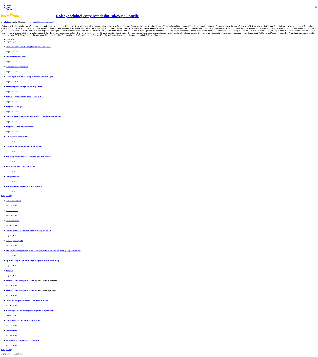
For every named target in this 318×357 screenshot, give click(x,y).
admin (6, 22)
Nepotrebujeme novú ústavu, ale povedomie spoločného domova (28, 156)
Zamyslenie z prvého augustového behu (20, 127)
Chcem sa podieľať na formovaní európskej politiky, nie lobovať (28, 231)
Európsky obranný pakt (14, 241)
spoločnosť (49, 22)
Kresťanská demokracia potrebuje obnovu (31, 281)
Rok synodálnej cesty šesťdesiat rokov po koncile (97, 16)
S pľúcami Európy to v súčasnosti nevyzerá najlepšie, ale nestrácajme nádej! (32, 261)
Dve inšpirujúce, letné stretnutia (17, 136)
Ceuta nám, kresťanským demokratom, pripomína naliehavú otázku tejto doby (33, 116)
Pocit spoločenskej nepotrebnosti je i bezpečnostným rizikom (27, 301)
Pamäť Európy (11, 331)
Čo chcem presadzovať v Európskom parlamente (23, 320)
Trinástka (9, 271)
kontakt (9, 10)
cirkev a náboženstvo (36, 22)
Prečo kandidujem (12, 221)
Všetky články (6, 196)
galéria (8, 7)
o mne (8, 3)
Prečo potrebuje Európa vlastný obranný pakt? (22, 340)
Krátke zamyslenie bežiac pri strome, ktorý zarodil (24, 87)
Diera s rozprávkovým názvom (17, 67)
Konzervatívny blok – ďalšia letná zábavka (21, 166)
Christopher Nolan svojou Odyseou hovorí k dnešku (24, 146)
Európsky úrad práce (13, 201)
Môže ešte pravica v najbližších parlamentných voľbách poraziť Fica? (30, 311)
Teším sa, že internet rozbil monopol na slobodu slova (24, 97)
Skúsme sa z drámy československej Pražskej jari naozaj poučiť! (28, 47)
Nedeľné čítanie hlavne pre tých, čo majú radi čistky (24, 186)
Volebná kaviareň (12, 211)
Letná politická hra (13, 177)
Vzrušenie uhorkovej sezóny (16, 57)
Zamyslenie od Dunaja (14, 107)
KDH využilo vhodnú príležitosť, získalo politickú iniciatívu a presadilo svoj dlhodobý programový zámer (43, 251)
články (8, 5)
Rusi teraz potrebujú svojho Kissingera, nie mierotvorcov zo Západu (30, 77)
